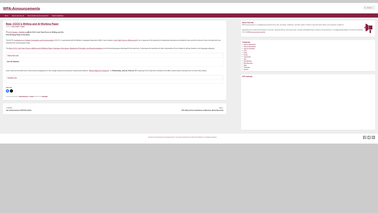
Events (246, 55)
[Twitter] (369, 137)
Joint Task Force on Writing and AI (126, 40)
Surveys (246, 69)
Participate (247, 67)
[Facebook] (364, 137)
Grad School (247, 57)
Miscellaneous (248, 61)
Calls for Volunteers (249, 48)
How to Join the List (18, 15)
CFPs (245, 50)
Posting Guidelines (57, 15)
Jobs (245, 59)
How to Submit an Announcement (37, 15)
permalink (45, 96)
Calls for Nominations (250, 46)
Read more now (13, 55)
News (245, 65)
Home (6, 15)
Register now (12, 78)
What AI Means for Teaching (99, 70)
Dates (245, 52)
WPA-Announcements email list (256, 32)
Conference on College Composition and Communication (34, 40)
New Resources (23, 96)
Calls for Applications (250, 44)
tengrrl (23, 26)
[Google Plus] (373, 137)
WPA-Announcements (21, 8)
